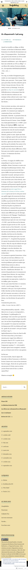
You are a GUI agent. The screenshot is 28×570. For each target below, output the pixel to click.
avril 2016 (5, 446)
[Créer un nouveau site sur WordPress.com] (14, 2)
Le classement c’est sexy (12, 34)
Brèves (5, 480)
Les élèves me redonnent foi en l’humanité (13, 409)
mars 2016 (6, 450)
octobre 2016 (6, 439)
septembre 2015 (7, 465)
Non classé (6, 488)
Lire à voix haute (6, 413)
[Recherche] (24, 5)
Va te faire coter (5, 525)
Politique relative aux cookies (9, 563)
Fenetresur (4, 510)
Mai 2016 (5, 443)
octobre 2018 (6, 435)
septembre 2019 (7, 431)
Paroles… (4, 521)
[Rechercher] (24, 387)
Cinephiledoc (5, 506)
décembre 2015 (7, 454)
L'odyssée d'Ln (5, 514)
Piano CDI (4, 401)
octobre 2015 (6, 462)
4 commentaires (7, 41)
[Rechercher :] (14, 387)
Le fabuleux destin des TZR (9, 405)
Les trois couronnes (6, 518)
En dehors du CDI (8, 484)
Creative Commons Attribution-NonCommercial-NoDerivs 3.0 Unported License (12, 544)
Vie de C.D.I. (6, 491)
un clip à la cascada (12, 90)
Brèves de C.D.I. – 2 (6, 417)
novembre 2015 (7, 458)
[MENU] (3, 5)
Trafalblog (14, 5)
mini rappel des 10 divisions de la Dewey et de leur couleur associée (12, 191)
